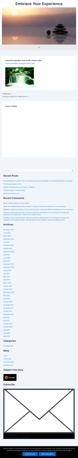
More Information (47, 454)
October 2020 (7, 248)
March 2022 (7, 236)
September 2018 (8, 292)
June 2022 (6, 233)
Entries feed (7, 359)
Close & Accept (30, 454)
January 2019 (7, 286)
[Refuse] (76, 452)
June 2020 (6, 258)
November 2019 (8, 264)
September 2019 (8, 267)
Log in (5, 356)
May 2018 (6, 295)
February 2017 (7, 324)
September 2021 (8, 239)
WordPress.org (8, 365)
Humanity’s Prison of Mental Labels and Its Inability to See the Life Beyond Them (39, 220)
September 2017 (8, 314)
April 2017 (6, 320)
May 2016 (6, 336)
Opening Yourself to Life (11, 193)
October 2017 (7, 311)
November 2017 (8, 308)
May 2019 (6, 277)
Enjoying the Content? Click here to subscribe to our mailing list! (16, 436)
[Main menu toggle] (39, 47)
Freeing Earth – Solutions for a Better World (27, 215)
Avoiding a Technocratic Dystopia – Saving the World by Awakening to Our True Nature (37, 206)
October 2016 (7, 327)
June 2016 (6, 333)
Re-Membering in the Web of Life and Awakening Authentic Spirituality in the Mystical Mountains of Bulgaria (37, 181)
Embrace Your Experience (39, 3)
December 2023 (8, 230)
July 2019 (6, 273)
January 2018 (7, 302)
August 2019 (7, 270)
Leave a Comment (11, 63)
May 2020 (6, 261)
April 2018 (6, 298)
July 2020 (6, 255)
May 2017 (6, 317)
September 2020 (8, 251)
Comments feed (8, 362)
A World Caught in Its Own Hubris (14, 190)
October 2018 (7, 289)
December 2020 (8, 245)
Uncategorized (8, 346)
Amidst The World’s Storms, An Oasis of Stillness (19, 187)
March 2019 (7, 283)
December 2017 (8, 305)
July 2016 (6, 330)
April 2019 (6, 280)
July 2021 (6, 242)
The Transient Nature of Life (12, 184)
